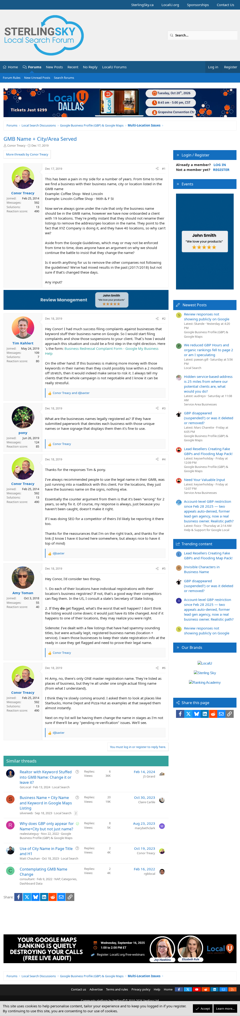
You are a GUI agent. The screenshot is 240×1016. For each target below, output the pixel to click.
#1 (163, 168)
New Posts (54, 67)
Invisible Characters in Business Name (202, 569)
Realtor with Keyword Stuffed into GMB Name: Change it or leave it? (46, 777)
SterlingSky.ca (142, 4)
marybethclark (145, 828)
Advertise (96, 989)
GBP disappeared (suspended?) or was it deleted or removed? (208, 418)
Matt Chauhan (30, 858)
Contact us (78, 989)
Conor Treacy (16, 145)
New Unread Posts (37, 78)
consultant (27, 879)
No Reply (90, 67)
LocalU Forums (114, 67)
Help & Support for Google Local (206, 530)
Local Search (61, 787)
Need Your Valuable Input (204, 479)
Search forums (64, 78)
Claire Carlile (146, 802)
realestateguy (29, 834)
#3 (163, 408)
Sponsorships (198, 4)
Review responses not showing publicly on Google (206, 316)
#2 (163, 318)
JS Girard (149, 776)
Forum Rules (11, 78)
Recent (73, 67)
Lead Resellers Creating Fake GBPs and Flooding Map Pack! (208, 451)
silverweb (26, 813)
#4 (163, 459)
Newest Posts (195, 304)
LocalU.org (170, 4)
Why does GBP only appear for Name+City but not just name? (47, 826)
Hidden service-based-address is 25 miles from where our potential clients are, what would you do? (208, 384)
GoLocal (25, 787)
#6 (163, 668)
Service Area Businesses (200, 404)
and (71, 393)
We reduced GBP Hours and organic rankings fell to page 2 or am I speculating (208, 350)
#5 (163, 568)
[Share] (157, 168)
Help (157, 989)
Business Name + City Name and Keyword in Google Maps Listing (46, 803)
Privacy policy (140, 989)
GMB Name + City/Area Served (40, 138)
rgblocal (149, 873)
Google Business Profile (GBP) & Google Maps (46, 836)
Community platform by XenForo (120, 1001)
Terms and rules (117, 989)
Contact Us (225, 4)
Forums (34, 67)
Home (13, 67)
